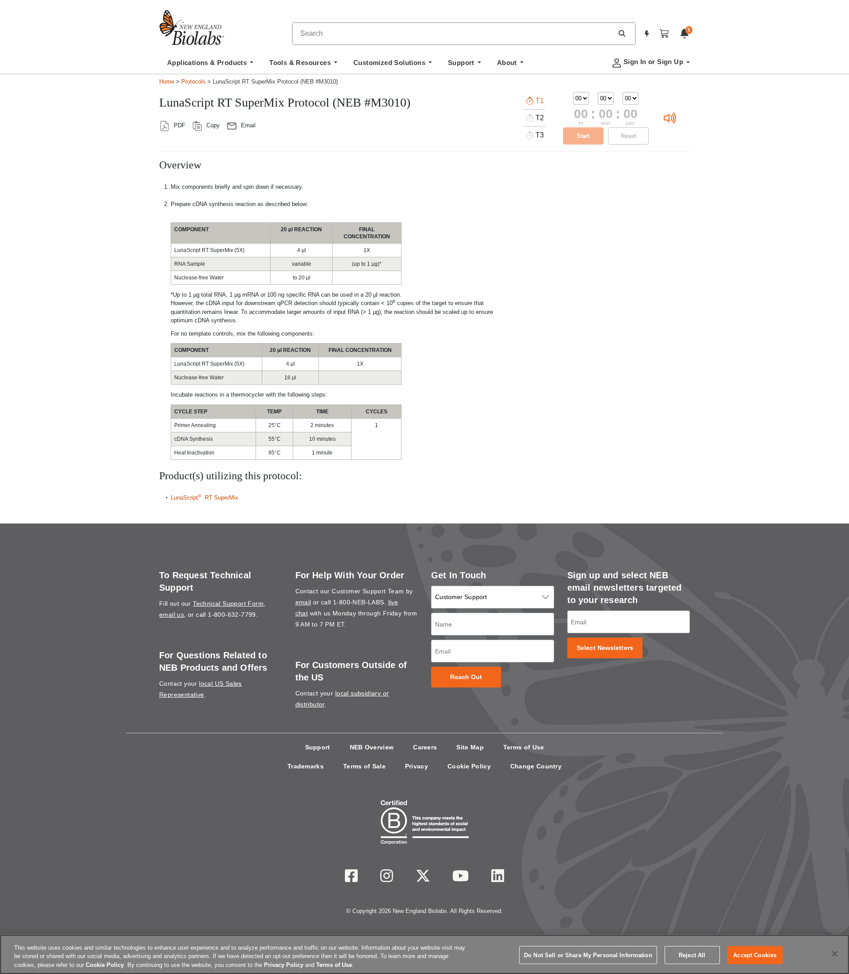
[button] (621, 33)
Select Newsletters (605, 648)
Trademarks (305, 766)
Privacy (416, 766)
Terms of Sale (364, 766)
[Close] (835, 953)
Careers (425, 747)
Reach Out (466, 677)
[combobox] (453, 33)
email (303, 602)
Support (317, 747)
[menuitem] (210, 65)
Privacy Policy (283, 965)
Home (166, 81)
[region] (424, 954)
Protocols (193, 81)
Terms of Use (523, 747)
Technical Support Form (228, 603)
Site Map (469, 747)
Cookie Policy (469, 766)
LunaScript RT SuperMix (204, 497)
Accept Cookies (754, 954)
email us (171, 614)
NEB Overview (372, 747)
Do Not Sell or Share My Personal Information (588, 954)
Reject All (692, 954)
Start (583, 136)
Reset (628, 136)
